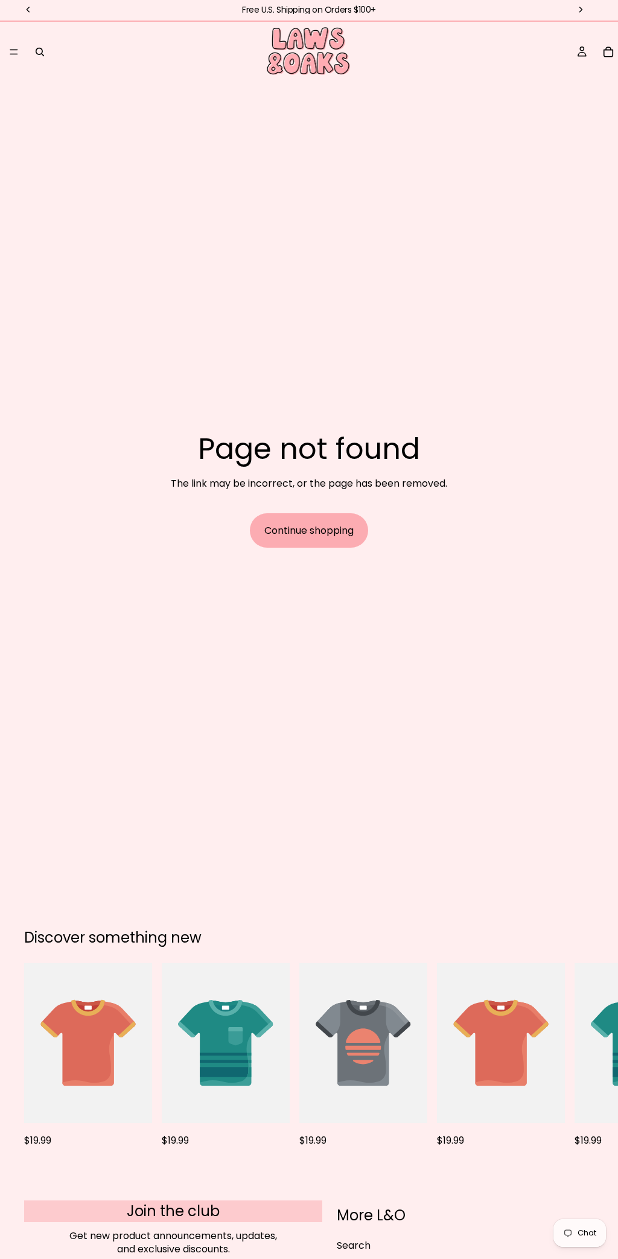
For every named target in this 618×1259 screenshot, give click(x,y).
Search (354, 1245)
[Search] (40, 52)
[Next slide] (580, 1055)
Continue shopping (309, 530)
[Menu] (14, 52)
